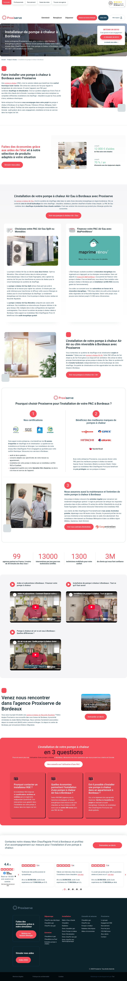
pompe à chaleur (11, 83)
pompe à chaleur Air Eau (25, 201)
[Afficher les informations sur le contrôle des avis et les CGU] (15, 876)
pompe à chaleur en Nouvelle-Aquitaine (40, 715)
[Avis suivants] (125, 874)
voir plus (80, 874)
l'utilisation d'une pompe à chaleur (42, 757)
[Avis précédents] (18, 874)
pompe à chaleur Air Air (94, 355)
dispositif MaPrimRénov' (86, 277)
